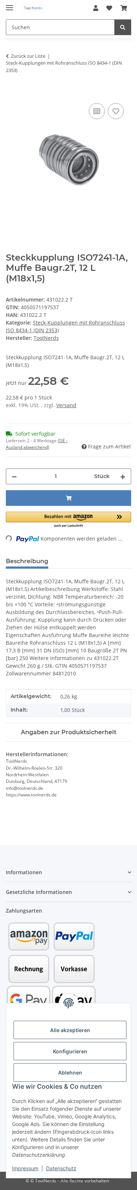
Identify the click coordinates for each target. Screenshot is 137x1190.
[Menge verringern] (14, 476)
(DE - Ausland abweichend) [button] (37, 443)
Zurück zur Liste (28, 56)
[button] (95, 8)
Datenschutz (61, 1168)
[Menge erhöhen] (123, 476)
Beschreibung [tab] (27, 561)
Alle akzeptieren (70, 1030)
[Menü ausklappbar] (9, 4)
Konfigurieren (70, 1051)
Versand (66, 405)
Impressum (25, 1168)
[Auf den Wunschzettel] (116, 111)
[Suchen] (122, 27)
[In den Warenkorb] (12, 93)
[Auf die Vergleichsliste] (97, 111)
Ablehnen (70, 1072)
